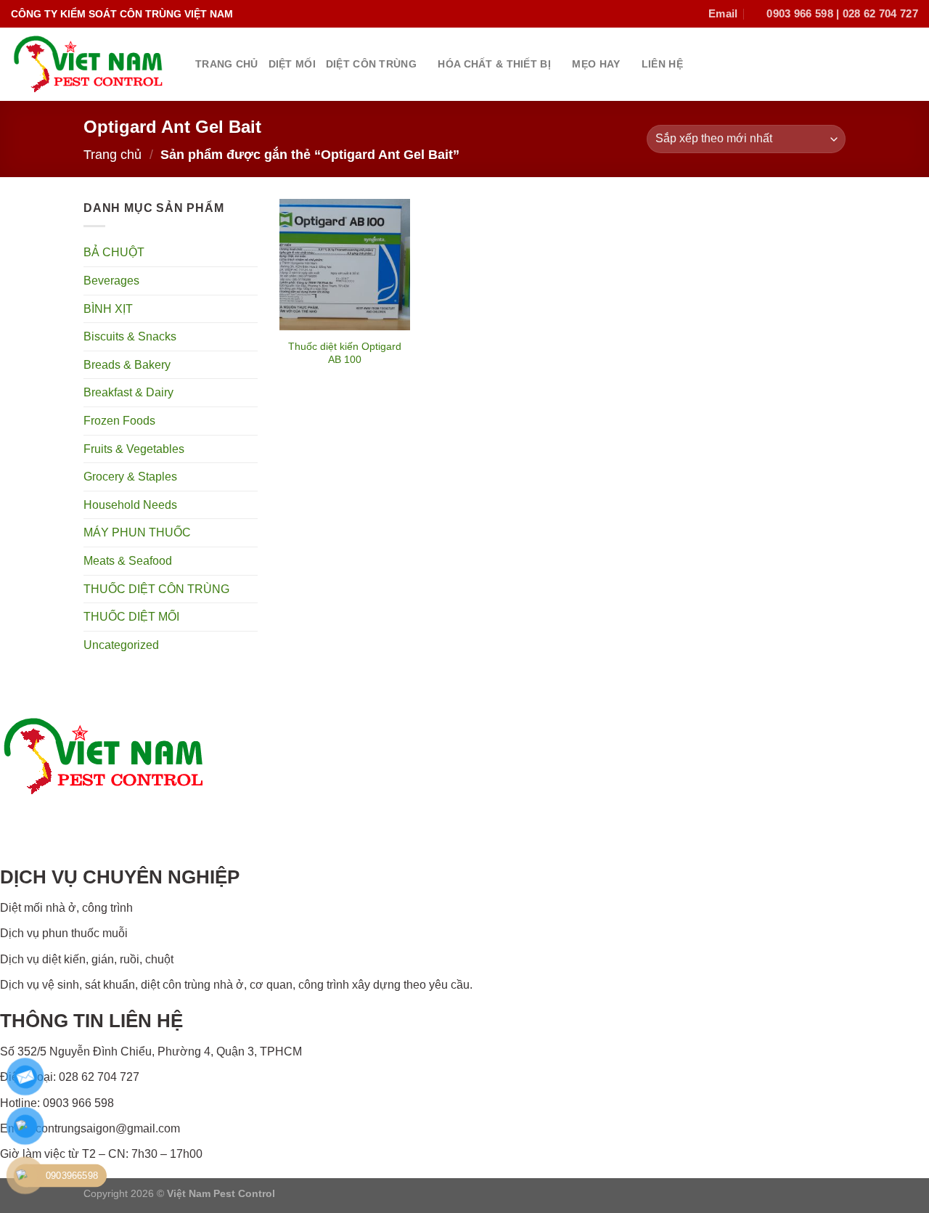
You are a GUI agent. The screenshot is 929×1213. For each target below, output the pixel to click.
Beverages (111, 280)
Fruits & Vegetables (133, 449)
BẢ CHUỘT (113, 252)
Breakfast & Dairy (128, 392)
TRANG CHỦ (226, 64)
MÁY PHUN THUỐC (137, 532)
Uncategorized (121, 645)
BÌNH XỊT (108, 309)
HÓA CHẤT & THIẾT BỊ (494, 64)
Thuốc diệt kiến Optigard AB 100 (344, 353)
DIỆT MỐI (292, 64)
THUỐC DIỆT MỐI (131, 616)
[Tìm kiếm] (912, 64)
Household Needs (130, 505)
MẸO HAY (596, 64)
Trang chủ (112, 154)
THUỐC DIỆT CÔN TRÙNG (156, 589)
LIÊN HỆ (662, 64)
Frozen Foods (119, 420)
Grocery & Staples (130, 476)
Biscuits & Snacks (129, 336)
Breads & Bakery (127, 365)
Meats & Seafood (127, 561)
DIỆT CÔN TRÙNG (371, 64)
